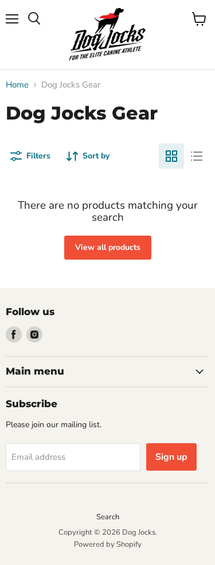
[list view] (196, 156)
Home (17, 85)
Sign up (171, 457)
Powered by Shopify (108, 544)
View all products (107, 247)
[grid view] (171, 156)
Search (107, 517)
